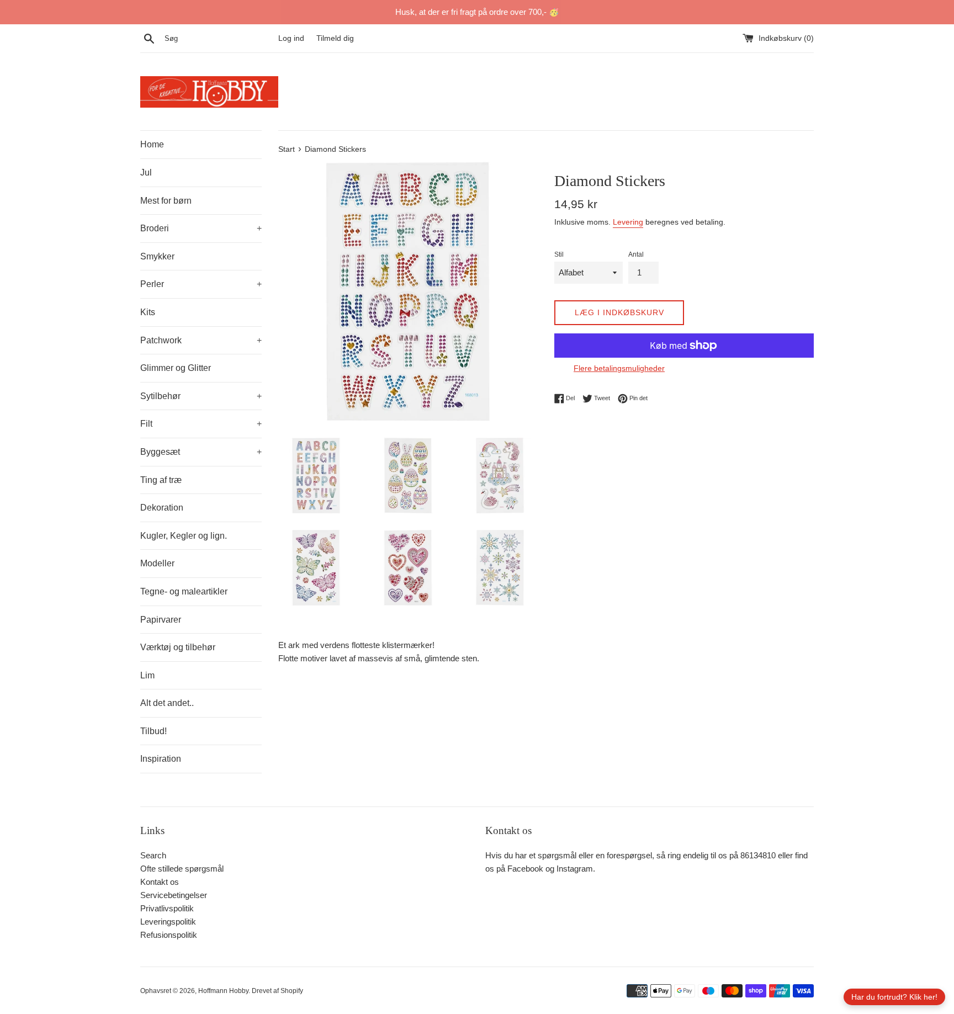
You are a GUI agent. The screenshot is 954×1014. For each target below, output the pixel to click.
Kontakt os (159, 881)
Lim (147, 675)
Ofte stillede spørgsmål (182, 868)
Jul (146, 172)
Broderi (201, 228)
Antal (636, 254)
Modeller (157, 563)
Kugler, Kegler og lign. (183, 535)
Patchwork (201, 340)
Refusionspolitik (168, 934)
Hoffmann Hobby (223, 991)
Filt (201, 423)
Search (153, 855)
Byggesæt (201, 451)
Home (152, 144)
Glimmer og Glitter (175, 368)
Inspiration (160, 758)
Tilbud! (153, 731)
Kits (147, 312)
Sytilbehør (201, 396)
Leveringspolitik (168, 921)
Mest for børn (166, 200)
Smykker (157, 256)
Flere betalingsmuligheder (619, 368)
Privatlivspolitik (167, 908)
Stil (559, 254)
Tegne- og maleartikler (183, 591)
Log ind (291, 38)
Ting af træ (161, 480)
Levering (628, 221)
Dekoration (161, 507)
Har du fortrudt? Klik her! (894, 996)
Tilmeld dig (335, 38)
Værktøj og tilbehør (177, 647)
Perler (201, 284)
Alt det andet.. (167, 703)
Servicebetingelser (173, 895)
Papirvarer (160, 619)
